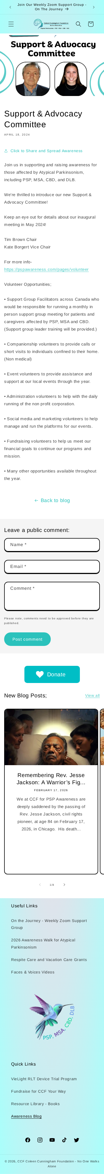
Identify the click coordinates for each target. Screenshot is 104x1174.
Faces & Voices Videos (33, 972)
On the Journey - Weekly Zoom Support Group (49, 924)
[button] (11, 24)
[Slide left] (40, 885)
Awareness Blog (26, 1116)
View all (92, 695)
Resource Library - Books (35, 1104)
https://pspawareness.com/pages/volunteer (46, 269)
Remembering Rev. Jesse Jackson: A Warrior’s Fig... (51, 778)
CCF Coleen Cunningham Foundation (45, 1161)
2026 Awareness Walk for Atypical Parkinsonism (43, 943)
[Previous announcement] (10, 7)
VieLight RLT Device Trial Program (44, 1079)
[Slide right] (64, 885)
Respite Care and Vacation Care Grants (49, 959)
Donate (56, 674)
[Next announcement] (94, 7)
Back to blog (55, 500)
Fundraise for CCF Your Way (38, 1091)
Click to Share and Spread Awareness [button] (47, 151)
